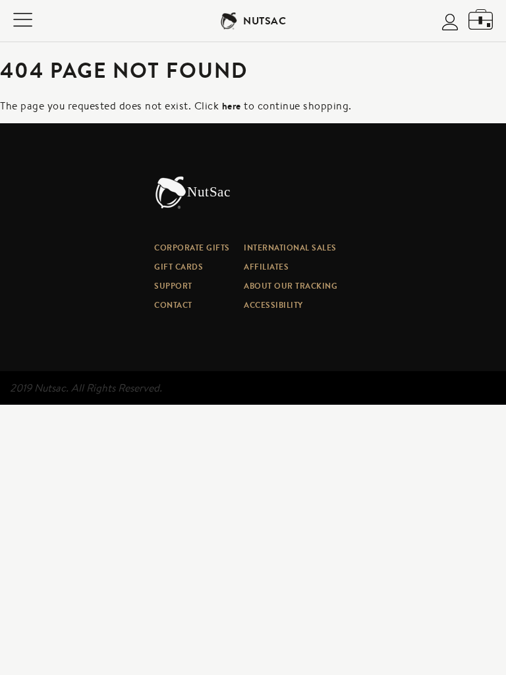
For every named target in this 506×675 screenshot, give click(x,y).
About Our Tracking (290, 285)
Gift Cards (178, 266)
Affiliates (266, 266)
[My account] (450, 24)
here (231, 106)
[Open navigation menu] (22, 21)
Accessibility (273, 304)
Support (173, 285)
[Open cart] (480, 20)
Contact (173, 304)
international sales (290, 247)
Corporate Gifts (192, 247)
